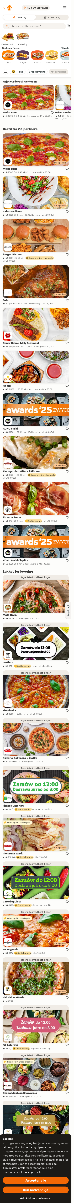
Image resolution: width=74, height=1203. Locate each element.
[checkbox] (8, 57)
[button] (7, 7)
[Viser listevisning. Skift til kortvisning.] (68, 26)
